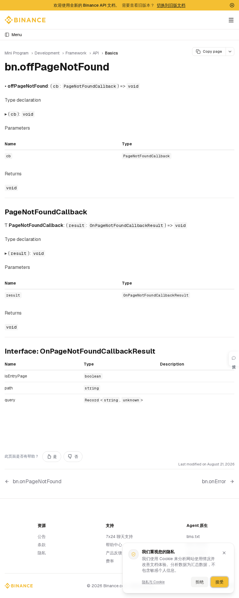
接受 (219, 582)
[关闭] (224, 553)
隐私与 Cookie (153, 582)
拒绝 (200, 582)
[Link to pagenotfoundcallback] (92, 213)
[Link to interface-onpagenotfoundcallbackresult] (160, 352)
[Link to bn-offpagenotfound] (116, 68)
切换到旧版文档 (171, 5)
